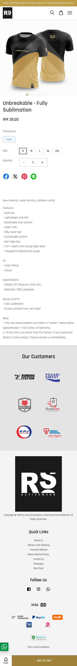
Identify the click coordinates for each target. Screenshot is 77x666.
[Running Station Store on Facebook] (28, 591)
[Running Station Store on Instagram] (38, 591)
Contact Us (38, 559)
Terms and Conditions (38, 647)
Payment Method (38, 549)
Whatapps (38, 563)
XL (48, 151)
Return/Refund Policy (38, 554)
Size (5, 151)
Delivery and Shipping (39, 545)
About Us (38, 540)
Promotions (9, 131)
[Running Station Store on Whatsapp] (48, 591)
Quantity (8, 160)
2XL (57, 151)
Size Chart (38, 568)
